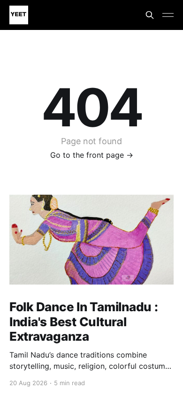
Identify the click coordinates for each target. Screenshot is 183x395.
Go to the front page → (91, 155)
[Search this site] (149, 14)
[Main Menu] (168, 15)
